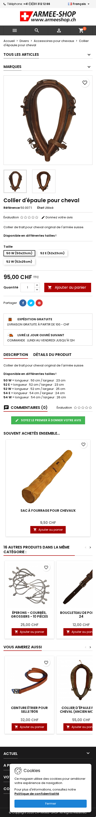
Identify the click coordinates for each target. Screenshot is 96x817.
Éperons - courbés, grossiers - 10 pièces (29, 614)
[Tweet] (30, 302)
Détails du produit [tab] (52, 354)
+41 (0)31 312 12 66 (36, 4)
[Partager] (22, 302)
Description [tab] (15, 354)
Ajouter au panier (67, 287)
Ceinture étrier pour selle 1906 (29, 709)
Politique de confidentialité (36, 793)
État (40, 208)
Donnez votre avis (59, 217)
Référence (11, 208)
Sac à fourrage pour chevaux (48, 510)
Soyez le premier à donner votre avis (50, 420)
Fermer (50, 803)
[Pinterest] (39, 302)
